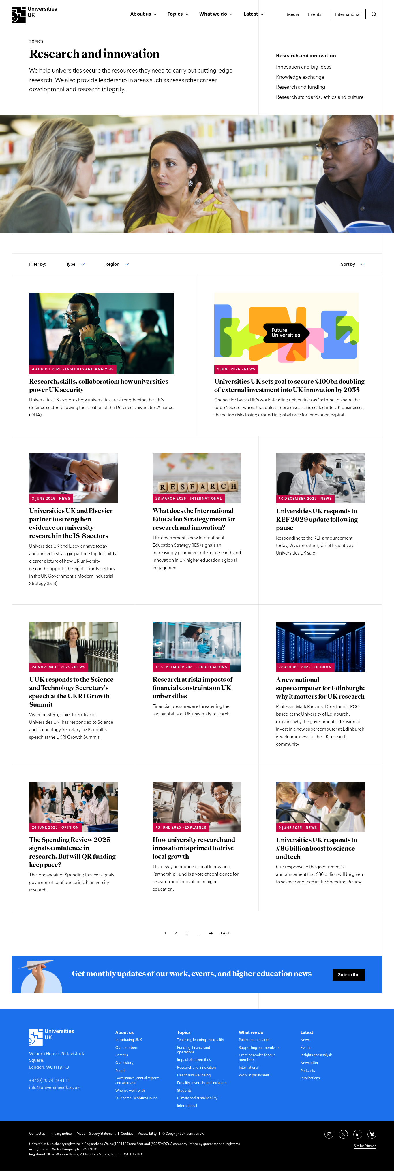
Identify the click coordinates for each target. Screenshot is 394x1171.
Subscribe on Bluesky (371, 1134)
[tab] (75, 264)
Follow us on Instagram (328, 1134)
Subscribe (349, 974)
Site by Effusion (365, 1146)
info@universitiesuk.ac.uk (54, 1087)
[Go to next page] (210, 933)
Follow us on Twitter (343, 1134)
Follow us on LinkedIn (357, 1134)
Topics (36, 41)
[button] (374, 14)
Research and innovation (306, 55)
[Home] (34, 15)
